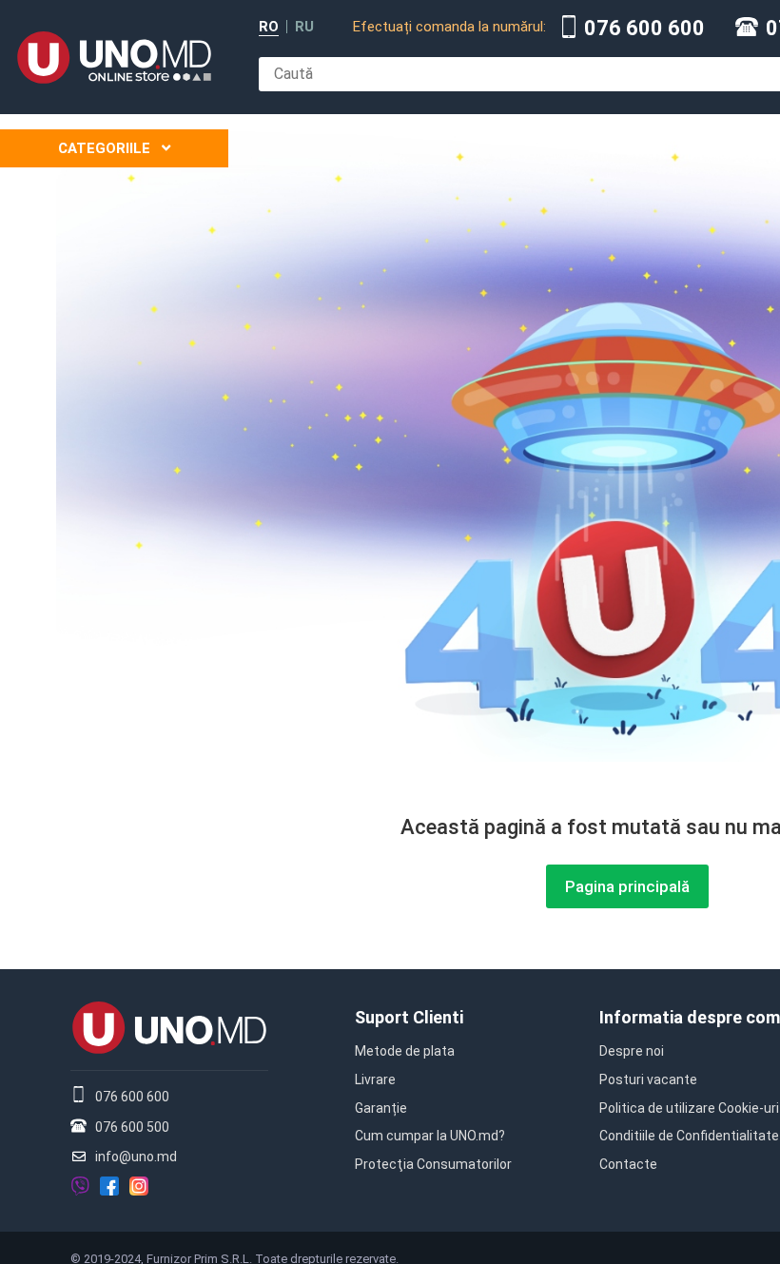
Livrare (375, 1079)
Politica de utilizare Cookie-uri (689, 1108)
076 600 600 (644, 28)
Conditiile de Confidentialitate (689, 1135)
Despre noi (631, 1051)
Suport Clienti (409, 1017)
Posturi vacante (648, 1079)
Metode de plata (405, 1051)
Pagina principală (627, 886)
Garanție (381, 1108)
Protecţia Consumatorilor (433, 1164)
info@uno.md (136, 1156)
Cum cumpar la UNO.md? (430, 1135)
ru (304, 27)
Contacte (628, 1164)
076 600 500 (132, 1127)
